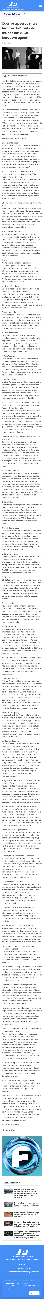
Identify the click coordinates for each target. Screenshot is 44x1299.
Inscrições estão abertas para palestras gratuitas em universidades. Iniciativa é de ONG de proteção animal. (27, 1235)
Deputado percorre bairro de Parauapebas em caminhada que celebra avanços (26, 1205)
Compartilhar (9, 1130)
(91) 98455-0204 (24, 1268)
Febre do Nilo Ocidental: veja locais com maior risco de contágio (26, 1215)
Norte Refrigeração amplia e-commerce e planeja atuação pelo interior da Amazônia (27, 1224)
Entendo (34, 1293)
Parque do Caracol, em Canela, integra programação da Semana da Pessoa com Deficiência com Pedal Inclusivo (27, 1193)
